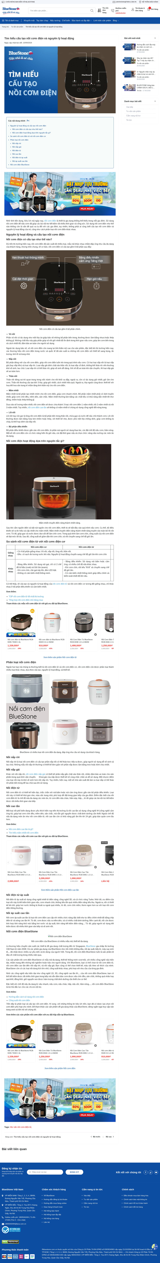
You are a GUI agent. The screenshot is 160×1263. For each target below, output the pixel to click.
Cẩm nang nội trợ (91, 1203)
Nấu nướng (55, 20)
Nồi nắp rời (17, 143)
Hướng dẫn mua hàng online (55, 1203)
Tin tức (86, 1207)
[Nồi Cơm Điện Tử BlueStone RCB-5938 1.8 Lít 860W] (83, 622)
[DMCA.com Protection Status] (10, 1242)
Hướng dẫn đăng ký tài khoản (55, 1199)
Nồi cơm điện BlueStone (20, 165)
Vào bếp (87, 1196)
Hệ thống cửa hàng (51, 1218)
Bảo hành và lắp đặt (81, 20)
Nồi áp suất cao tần (20, 161)
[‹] (8, 630)
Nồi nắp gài (17, 147)
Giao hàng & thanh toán (53, 1207)
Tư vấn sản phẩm (91, 1199)
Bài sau (109, 1137)
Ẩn (28, 121)
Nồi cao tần (17, 154)
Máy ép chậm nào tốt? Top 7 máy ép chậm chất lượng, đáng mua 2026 (146, 59)
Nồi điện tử (16, 150)
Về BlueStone (49, 1196)
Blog (115, 20)
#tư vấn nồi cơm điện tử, (21, 1127)
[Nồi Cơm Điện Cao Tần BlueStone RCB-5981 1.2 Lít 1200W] (83, 855)
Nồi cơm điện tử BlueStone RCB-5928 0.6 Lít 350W (52, 641)
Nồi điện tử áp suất (20, 157)
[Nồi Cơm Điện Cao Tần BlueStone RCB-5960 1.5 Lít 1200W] (21, 855)
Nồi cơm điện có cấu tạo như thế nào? (27, 129)
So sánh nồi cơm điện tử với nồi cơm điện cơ (28, 136)
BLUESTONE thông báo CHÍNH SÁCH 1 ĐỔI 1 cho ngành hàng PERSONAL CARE (145, 87)
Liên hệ (47, 1222)
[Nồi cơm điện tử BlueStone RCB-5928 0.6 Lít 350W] (52, 622)
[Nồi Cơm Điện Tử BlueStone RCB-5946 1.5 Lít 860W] (52, 1033)
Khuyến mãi (29, 20)
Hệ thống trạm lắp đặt (52, 1215)
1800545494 (121, 13)
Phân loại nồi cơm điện (19, 140)
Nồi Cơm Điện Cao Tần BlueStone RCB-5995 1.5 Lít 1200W (50, 873)
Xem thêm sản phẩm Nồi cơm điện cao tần (60, 890)
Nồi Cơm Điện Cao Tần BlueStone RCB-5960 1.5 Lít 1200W (19, 873)
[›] (111, 630)
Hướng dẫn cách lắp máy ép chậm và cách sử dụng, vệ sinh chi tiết (146, 46)
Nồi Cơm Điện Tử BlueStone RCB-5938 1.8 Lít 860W (81, 641)
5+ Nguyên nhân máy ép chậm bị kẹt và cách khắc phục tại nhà (146, 73)
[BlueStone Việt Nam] (11, 10)
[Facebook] (146, 1172)
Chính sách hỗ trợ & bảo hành (136, 1203)
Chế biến (66, 20)
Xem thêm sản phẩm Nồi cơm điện (60, 1068)
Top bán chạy (42, 20)
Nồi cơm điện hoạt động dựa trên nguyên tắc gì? (31, 133)
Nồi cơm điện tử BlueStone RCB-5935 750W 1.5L (21, 641)
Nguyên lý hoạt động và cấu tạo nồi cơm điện (28, 126)
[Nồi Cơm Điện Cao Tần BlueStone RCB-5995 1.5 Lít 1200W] (52, 855)
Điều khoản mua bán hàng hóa (136, 1196)
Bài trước (96, 1137)
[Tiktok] (151, 1172)
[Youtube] (156, 1172)
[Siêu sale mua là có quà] (60, 194)
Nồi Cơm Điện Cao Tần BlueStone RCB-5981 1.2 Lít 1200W (81, 873)
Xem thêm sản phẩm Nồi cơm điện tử (60, 657)
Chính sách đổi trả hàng (133, 1207)
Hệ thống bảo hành (51, 1211)
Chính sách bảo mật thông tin (135, 1199)
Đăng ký (74, 1172)
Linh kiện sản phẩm (102, 20)
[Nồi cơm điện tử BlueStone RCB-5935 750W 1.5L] (21, 622)
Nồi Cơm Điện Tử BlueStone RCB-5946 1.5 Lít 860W (50, 1052)
